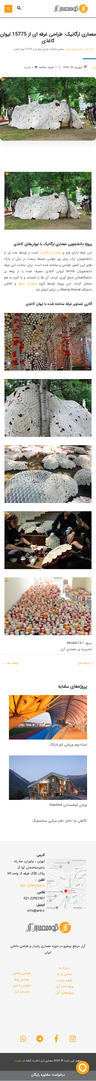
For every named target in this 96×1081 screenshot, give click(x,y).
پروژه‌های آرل (64, 992)
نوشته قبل (85, 663)
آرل (92, 49)
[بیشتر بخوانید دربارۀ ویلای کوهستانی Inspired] (48, 777)
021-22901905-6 (33, 886)
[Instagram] (73, 1039)
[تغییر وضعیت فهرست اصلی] (8, 9)
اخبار (87, 49)
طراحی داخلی (22, 973)
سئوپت (18, 1061)
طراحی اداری (21, 985)
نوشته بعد (10, 663)
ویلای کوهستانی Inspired (68, 805)
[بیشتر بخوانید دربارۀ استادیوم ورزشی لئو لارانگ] (48, 717)
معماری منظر (27, 283)
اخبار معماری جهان (74, 49)
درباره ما (64, 968)
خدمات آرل (21, 991)
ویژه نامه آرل (64, 986)
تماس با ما (64, 974)
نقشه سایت (64, 980)
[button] (19, 8)
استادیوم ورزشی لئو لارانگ (68, 744)
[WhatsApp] (23, 1039)
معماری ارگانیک (50, 252)
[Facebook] (56, 1039)
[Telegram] (40, 1039)
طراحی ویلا (21, 979)
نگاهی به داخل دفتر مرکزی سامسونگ (59, 820)
